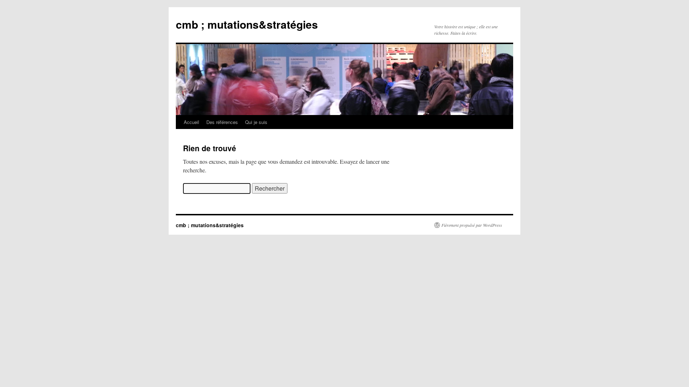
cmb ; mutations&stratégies (247, 24)
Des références (222, 122)
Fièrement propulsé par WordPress (471, 225)
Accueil (191, 122)
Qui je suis (256, 122)
